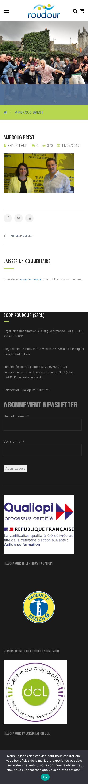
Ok (45, 777)
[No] (82, 767)
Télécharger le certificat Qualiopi (28, 563)
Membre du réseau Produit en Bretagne (31, 651)
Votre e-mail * (14, 441)
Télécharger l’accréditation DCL (27, 733)
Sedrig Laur (17, 145)
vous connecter (30, 279)
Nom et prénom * (16, 416)
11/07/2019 (70, 145)
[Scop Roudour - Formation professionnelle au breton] (44, 10)
